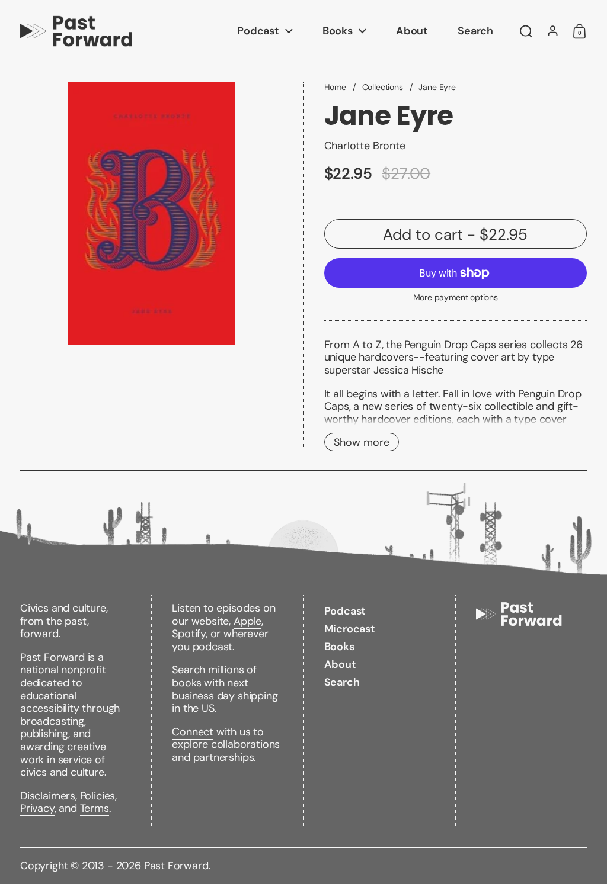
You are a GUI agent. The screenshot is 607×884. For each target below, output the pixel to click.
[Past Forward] (76, 31)
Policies (98, 796)
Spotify (189, 633)
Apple (247, 621)
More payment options (455, 297)
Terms (94, 808)
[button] (526, 31)
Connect (192, 732)
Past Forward (176, 866)
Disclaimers (47, 796)
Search (188, 670)
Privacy (37, 808)
